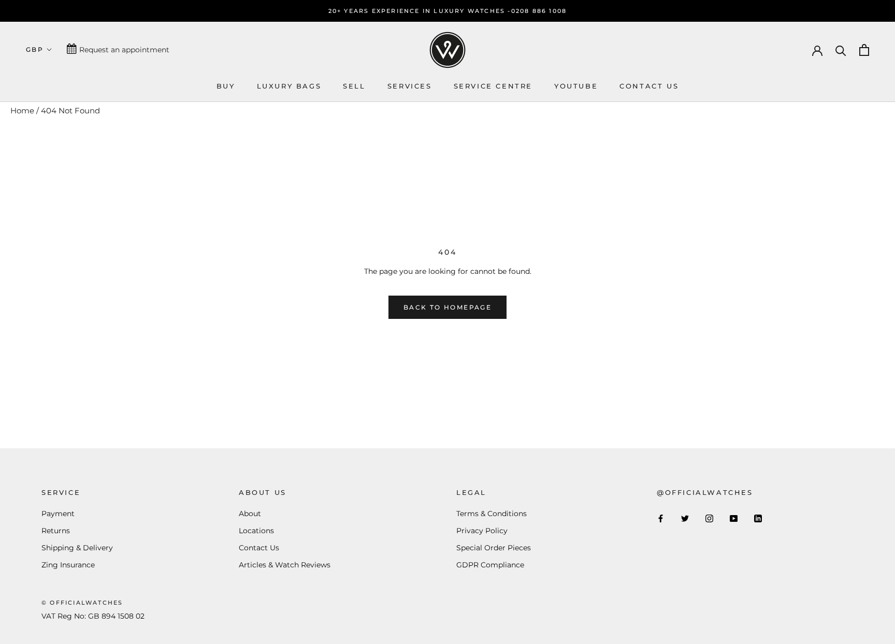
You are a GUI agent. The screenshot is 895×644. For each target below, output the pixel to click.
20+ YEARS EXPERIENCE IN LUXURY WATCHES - (419, 10)
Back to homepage (447, 307)
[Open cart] (864, 50)
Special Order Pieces (493, 547)
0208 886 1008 (539, 10)
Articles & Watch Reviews (284, 564)
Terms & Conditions (491, 513)
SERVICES (409, 86)
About (250, 513)
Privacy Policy (482, 530)
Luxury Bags (289, 86)
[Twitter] (685, 517)
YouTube (576, 86)
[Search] (840, 50)
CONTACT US (649, 86)
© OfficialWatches (82, 602)
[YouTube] (734, 517)
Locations (256, 530)
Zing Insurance (68, 564)
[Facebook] (661, 517)
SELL (354, 86)
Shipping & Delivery (77, 547)
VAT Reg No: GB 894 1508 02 (93, 616)
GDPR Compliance (490, 564)
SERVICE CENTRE (493, 86)
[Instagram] (709, 517)
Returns (55, 530)
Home (22, 110)
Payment (58, 513)
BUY (225, 86)
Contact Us (259, 547)
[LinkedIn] (758, 517)
